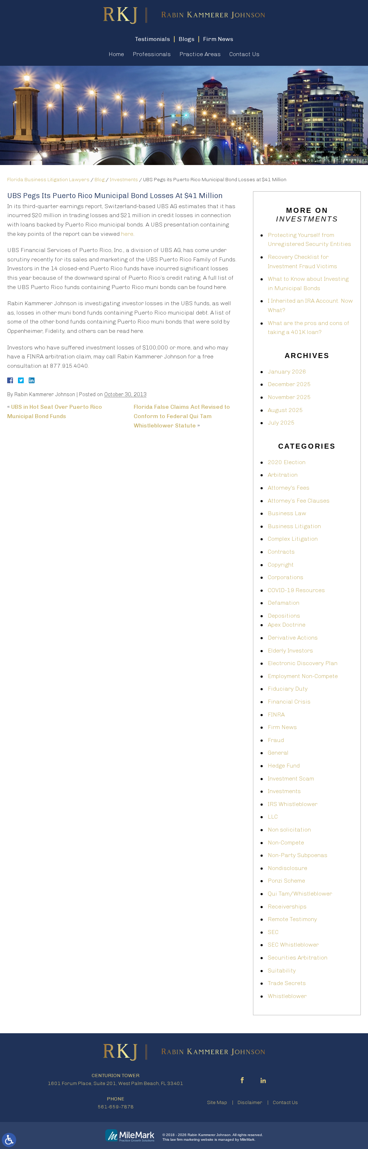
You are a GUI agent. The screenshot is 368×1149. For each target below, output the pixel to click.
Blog (100, 180)
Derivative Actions (293, 637)
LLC (273, 816)
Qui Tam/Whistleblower (300, 893)
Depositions (284, 615)
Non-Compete (286, 842)
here (127, 233)
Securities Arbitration (297, 957)
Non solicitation (289, 829)
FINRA (276, 714)
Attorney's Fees (288, 487)
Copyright (281, 564)
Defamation (283, 602)
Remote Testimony (292, 919)
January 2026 (287, 371)
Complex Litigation (293, 538)
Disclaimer (250, 1102)
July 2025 (281, 422)
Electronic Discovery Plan (302, 663)
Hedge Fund (284, 765)
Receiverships (287, 906)
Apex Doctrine (286, 624)
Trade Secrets (287, 983)
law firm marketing (185, 1139)
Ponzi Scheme (286, 880)
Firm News (282, 727)
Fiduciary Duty (288, 688)
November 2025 (289, 397)
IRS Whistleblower (292, 804)
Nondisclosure (287, 868)
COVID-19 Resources (296, 590)
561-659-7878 (116, 1107)
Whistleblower (287, 996)
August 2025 (285, 410)
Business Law (287, 513)
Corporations (285, 577)
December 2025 (289, 384)
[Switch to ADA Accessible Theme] (9, 1140)
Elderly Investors (290, 650)
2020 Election (286, 462)
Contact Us (244, 54)
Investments (124, 180)
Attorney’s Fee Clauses (299, 500)
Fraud (276, 740)
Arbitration (283, 474)
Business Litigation (294, 526)
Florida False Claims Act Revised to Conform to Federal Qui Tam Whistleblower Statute (182, 416)
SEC (273, 932)
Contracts (281, 551)
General (278, 752)
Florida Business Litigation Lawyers (48, 180)
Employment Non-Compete (303, 676)
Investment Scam (291, 778)
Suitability (282, 970)
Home (116, 54)
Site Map (217, 1102)
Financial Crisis (289, 701)
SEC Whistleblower (293, 944)
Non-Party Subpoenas (297, 855)
